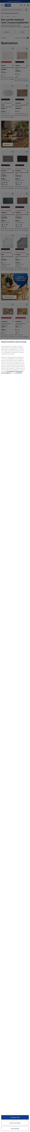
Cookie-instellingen (15, 1123)
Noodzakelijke (15, 1128)
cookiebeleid (18, 373)
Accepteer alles (15, 1117)
